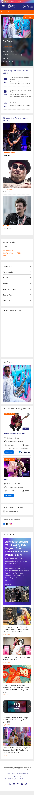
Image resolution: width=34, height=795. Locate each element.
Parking (5, 283)
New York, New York (9, 62)
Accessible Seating (9, 289)
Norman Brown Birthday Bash (14, 434)
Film (12, 1)
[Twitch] (24, 784)
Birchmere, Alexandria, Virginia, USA (20, 105)
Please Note (7, 266)
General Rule (7, 295)
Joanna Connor (9, 153)
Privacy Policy (10, 774)
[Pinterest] (20, 784)
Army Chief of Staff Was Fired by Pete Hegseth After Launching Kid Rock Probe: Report (16, 548)
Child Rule (6, 301)
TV (16, 1)
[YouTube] (16, 784)
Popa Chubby (8, 189)
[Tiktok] (28, 784)
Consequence (2, 1)
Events (10, 11)
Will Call (5, 278)
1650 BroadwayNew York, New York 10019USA (12, 253)
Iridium (6, 58)
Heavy (20, 1)
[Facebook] (8, 784)
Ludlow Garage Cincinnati (14, 441)
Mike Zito (6, 226)
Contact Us (17, 776)
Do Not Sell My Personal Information (17, 779)
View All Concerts (8, 46)
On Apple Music (12, 512)
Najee (6, 479)
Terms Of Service (22, 774)
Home (3, 11)
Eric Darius (13, 103)
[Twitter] (12, 784)
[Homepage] (10, 6)
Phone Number (8, 272)
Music (7, 1)
